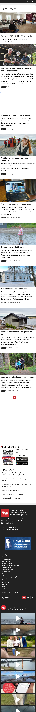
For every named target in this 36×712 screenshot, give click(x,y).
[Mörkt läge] (32, 597)
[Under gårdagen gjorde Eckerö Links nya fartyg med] (18, 676)
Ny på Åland (5, 582)
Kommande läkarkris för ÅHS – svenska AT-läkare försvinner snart (17, 485)
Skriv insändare (6, 559)
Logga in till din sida (22, 449)
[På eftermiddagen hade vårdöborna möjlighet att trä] (18, 641)
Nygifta (4, 586)
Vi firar (4, 588)
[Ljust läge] (28, 597)
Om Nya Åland (6, 592)
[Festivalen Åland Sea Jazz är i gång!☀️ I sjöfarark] (18, 630)
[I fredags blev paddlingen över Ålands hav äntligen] (18, 618)
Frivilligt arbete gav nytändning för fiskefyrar (16, 159)
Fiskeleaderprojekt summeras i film (16, 115)
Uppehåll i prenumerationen (10, 565)
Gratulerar (5, 580)
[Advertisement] (18, 422)
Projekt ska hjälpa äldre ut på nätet (16, 203)
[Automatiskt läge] (24, 597)
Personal (4, 557)
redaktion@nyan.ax (21, 512)
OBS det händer (7, 561)
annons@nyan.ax (21, 514)
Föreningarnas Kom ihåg (9, 578)
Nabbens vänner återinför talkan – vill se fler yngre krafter (17, 69)
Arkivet (18, 452)
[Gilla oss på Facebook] (18, 543)
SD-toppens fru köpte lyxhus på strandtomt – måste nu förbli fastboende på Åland (15, 474)
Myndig (4, 574)
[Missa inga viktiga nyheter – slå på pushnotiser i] (18, 688)
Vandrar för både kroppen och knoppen (18, 377)
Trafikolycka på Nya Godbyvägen (11, 498)
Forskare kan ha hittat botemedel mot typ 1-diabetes (15, 480)
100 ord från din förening (9, 576)
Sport (3, 390)
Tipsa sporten (6, 572)
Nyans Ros (5, 584)
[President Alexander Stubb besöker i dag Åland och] (18, 653)
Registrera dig (20, 455)
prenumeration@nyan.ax (20, 519)
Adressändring (6, 567)
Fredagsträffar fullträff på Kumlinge (18, 36)
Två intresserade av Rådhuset (14, 288)
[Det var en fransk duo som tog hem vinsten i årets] (18, 664)
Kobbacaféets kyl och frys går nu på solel (16, 332)
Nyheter (3, 87)
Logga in (31, 1)
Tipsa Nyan (5, 555)
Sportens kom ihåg (7, 569)
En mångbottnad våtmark (12, 246)
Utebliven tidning (7, 563)
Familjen (4, 217)
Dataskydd (14, 592)
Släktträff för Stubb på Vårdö (10, 490)
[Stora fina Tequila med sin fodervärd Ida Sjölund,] (18, 699)
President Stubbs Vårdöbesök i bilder (13, 494)
